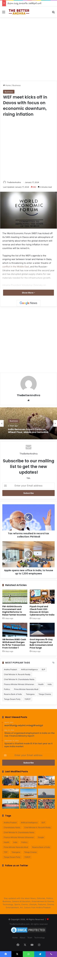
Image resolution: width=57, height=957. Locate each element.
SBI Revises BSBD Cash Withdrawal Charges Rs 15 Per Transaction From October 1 (14, 643)
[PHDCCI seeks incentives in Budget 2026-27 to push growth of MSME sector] (46, 804)
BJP (43, 669)
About (22, 937)
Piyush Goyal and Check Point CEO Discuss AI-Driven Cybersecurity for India (42, 610)
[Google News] (28, 303)
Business (16, 85)
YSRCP (28, 699)
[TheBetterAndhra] (19, 11)
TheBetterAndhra (14, 182)
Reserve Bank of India (13, 694)
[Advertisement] (28, 48)
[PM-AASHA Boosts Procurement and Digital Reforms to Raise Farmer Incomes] (14, 597)
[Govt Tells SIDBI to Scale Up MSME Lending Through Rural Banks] (28, 804)
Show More (28, 292)
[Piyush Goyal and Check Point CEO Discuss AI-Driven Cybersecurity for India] (42, 597)
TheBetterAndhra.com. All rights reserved (29, 924)
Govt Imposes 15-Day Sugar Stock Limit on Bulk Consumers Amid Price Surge (41, 643)
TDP (5, 852)
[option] (28, 423)
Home (8, 85)
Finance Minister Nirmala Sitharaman (19, 684)
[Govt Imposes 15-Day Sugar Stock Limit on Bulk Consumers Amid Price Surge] (42, 630)
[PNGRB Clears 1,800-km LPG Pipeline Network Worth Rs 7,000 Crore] (10, 804)
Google (41, 837)
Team (29, 937)
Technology (39, 937)
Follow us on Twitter (16, 865)
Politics (7, 689)
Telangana (30, 694)
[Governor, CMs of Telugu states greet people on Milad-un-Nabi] (28, 781)
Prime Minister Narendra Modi (26, 689)
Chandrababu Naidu (12, 827)
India (50, 684)
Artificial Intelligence (29, 669)
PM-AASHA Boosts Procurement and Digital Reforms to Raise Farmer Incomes (14, 610)
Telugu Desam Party (12, 699)
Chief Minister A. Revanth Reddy (17, 674)
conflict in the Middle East (15, 266)
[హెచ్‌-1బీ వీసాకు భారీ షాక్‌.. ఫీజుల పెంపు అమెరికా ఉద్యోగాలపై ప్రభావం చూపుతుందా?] (46, 780)
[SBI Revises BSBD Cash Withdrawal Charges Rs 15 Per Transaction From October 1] (14, 630)
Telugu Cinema (45, 694)
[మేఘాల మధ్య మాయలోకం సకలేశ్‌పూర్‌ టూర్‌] (10, 793)
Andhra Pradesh (10, 669)
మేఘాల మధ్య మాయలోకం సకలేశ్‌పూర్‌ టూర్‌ (24, 3)
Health (41, 684)
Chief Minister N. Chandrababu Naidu (19, 679)
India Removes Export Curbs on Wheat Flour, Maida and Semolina (28, 430)
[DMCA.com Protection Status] (28, 933)
